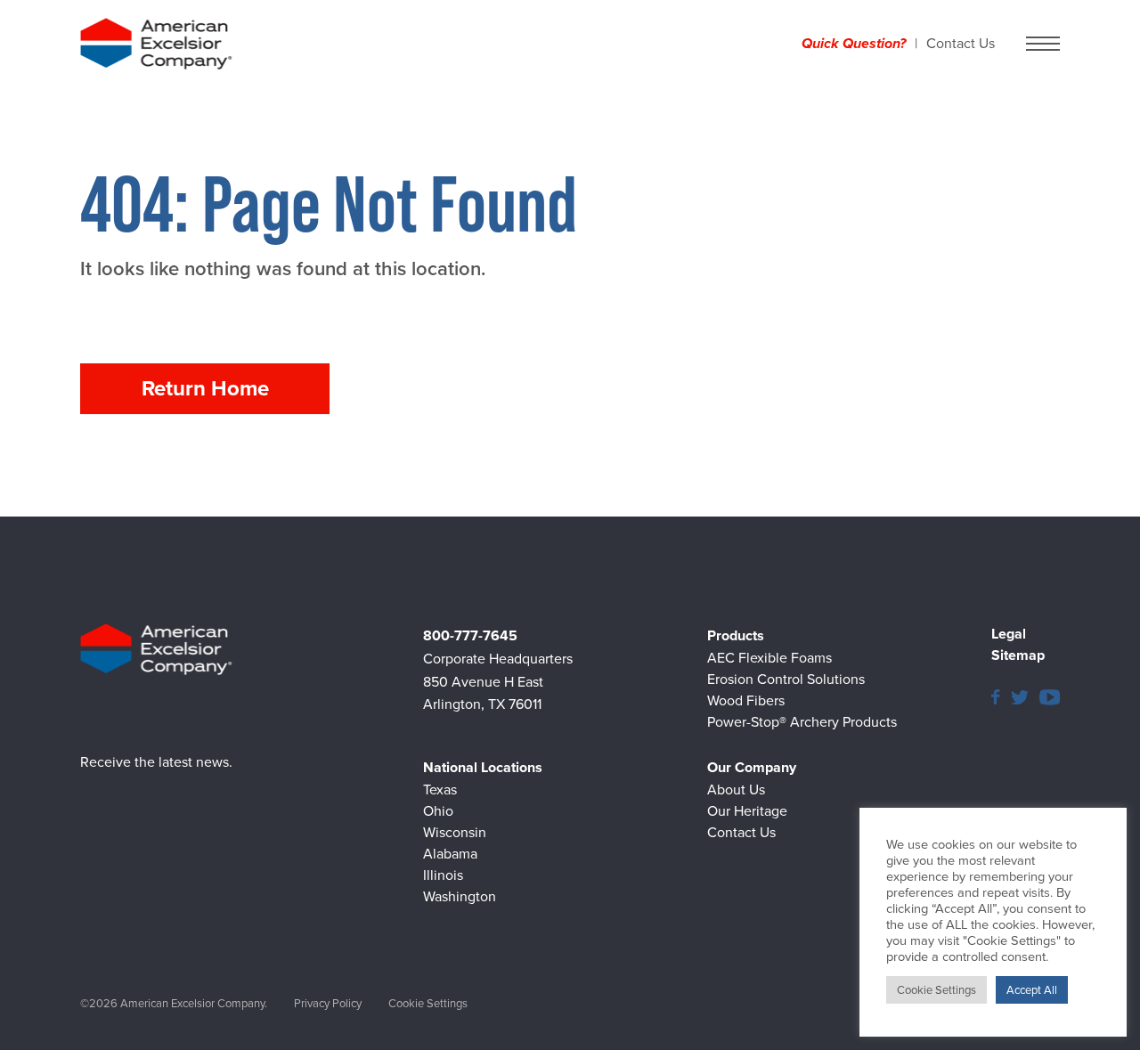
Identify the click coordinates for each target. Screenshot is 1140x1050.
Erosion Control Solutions (786, 679)
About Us (736, 789)
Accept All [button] (1031, 989)
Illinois (443, 875)
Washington (459, 896)
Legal (1008, 633)
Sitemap (1018, 655)
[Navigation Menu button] (1043, 44)
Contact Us (960, 43)
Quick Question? (854, 43)
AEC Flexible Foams (769, 657)
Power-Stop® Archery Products (802, 722)
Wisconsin (454, 832)
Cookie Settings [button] (428, 1003)
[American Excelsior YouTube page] (1049, 696)
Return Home (205, 388)
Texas (440, 789)
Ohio (438, 811)
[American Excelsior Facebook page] (995, 696)
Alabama (450, 853)
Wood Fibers (746, 700)
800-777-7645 (470, 635)
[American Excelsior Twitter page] (1020, 696)
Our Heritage (747, 811)
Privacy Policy (328, 1003)
